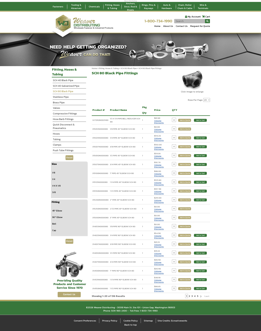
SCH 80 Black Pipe (129, 68)
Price (157, 110)
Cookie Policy (130, 320)
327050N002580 (100, 120)
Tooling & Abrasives (76, 6)
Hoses (56, 134)
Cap (54, 230)
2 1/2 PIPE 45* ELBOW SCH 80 (123, 208)
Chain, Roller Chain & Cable (184, 6)
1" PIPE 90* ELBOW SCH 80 (122, 270)
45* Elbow (57, 210)
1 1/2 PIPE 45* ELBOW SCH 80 (123, 190)
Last (206, 296)
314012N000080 (100, 226)
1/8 (53, 172)
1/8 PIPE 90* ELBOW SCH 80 (122, 226)
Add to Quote (185, 120)
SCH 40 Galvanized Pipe (66, 86)
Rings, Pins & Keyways (149, 6)
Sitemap (148, 320)
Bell (54, 223)
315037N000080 (100, 146)
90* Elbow (57, 217)
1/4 (53, 179)
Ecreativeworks (179, 320)
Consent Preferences (85, 320)
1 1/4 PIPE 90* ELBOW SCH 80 (123, 279)
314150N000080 (100, 288)
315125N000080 (100, 182)
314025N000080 (100, 235)
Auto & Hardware (167, 6)
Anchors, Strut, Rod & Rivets (130, 6)
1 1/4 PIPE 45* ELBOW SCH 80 (123, 182)
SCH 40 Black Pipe (63, 80)
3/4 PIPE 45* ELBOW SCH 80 (122, 164)
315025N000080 (100, 137)
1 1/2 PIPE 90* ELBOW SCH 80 (123, 288)
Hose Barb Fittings (63, 119)
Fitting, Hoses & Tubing (112, 6)
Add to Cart (200, 120)
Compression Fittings (65, 113)
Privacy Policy (109, 320)
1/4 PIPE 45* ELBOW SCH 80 (122, 137)
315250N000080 (100, 208)
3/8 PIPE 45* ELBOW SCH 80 (122, 146)
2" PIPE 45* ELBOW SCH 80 (122, 199)
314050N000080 (100, 253)
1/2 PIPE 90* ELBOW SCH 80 (122, 253)
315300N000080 (100, 217)
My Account (194, 16)
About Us (168, 26)
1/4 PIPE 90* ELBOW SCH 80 (122, 235)
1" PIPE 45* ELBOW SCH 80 (122, 173)
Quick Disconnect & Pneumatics (63, 126)
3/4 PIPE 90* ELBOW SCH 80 (123, 261)
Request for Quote (200, 26)
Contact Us (182, 26)
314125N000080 (100, 279)
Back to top (130, 325)
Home (157, 26)
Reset (69, 157)
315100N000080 (100, 173)
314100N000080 (100, 270)
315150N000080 (100, 190)
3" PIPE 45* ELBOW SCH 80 (122, 217)
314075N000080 (100, 261)
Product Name (119, 110)
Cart (207, 16)
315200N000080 (100, 199)
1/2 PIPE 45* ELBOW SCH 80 (122, 155)
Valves (56, 108)
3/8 (54, 192)
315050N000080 (100, 155)
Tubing (56, 139)
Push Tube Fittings (63, 150)
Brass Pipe (59, 102)
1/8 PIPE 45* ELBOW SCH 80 (122, 128)
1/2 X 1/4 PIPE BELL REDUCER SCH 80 (125, 120)
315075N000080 (100, 164)
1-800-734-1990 (158, 21)
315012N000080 (100, 128)
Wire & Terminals (203, 6)
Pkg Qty (145, 110)
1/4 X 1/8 (56, 185)
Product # (99, 110)
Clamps (57, 145)
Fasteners (58, 6)
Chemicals (94, 6)
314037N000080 (100, 244)
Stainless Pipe (61, 97)
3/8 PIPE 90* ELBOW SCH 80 (123, 244)
